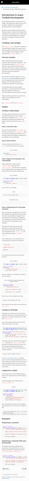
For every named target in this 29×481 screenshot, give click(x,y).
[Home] (2, 7)
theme (16, 477)
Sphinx (9, 477)
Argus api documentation (10, 358)
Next (23, 468)
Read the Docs (5, 478)
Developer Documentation (11, 7)
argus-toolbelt (15, 2)
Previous (6, 468)
